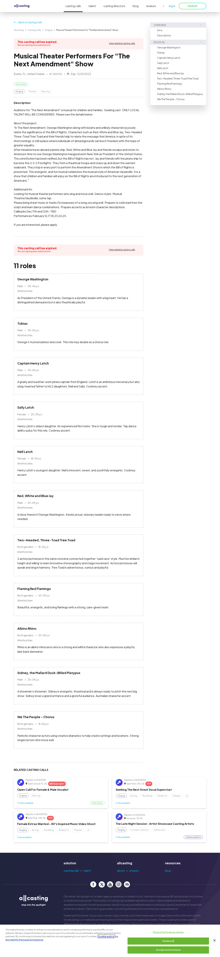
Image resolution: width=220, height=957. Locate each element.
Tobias (161, 52)
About (121, 870)
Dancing (45, 91)
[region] (110, 941)
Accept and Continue (168, 949)
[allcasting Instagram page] (119, 884)
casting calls (73, 6)
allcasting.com (76, 919)
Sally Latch (163, 62)
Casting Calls (34, 30)
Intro (160, 30)
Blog (168, 870)
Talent (87, 870)
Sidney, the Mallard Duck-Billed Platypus (180, 93)
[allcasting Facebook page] (93, 884)
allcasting (19, 30)
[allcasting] (22, 6)
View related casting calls (122, 43)
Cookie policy (106, 936)
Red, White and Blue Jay (170, 73)
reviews (151, 6)
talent (92, 6)
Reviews (134, 870)
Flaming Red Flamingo (169, 83)
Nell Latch (162, 68)
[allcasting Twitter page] (102, 884)
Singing (48, 30)
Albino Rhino (164, 88)
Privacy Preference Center (168, 932)
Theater (32, 91)
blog (136, 6)
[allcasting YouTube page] (110, 884)
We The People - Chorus (171, 99)
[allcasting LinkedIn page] (127, 884)
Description (164, 35)
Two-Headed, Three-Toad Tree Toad (178, 78)
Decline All (168, 941)
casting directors (114, 6)
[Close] (214, 940)
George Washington (168, 47)
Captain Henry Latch (168, 57)
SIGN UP (192, 6)
